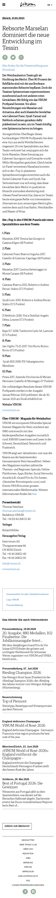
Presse (28, 867)
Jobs (28, 858)
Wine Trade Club (28, 845)
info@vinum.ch (11, 563)
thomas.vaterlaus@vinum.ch (18, 511)
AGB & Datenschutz (28, 876)
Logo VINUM (12, 599)
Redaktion (28, 854)
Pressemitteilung (14, 605)
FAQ (28, 881)
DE (49, 5)
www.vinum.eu (11, 410)
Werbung (28, 863)
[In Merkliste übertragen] (21, 57)
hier (34, 494)
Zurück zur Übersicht (17, 826)
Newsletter (28, 840)
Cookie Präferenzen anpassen (28, 885)
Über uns (28, 849)
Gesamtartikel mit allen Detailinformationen (27, 594)
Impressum (28, 871)
